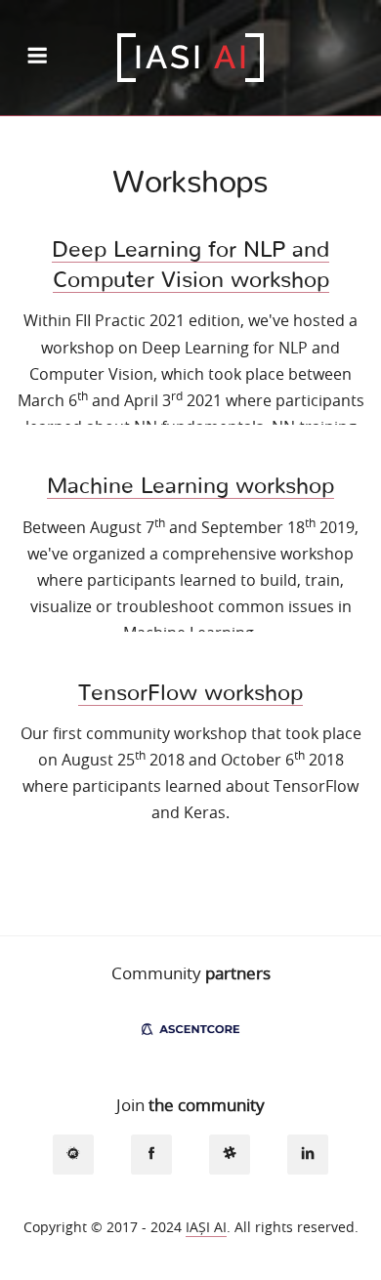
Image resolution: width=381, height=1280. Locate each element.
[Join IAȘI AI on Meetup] (74, 1155)
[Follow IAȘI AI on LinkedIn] (308, 1155)
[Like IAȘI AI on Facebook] (152, 1155)
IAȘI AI (206, 1227)
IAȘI (190, 57)
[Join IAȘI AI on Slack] (230, 1155)
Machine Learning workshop (190, 486)
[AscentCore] (190, 1026)
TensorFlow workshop (190, 693)
